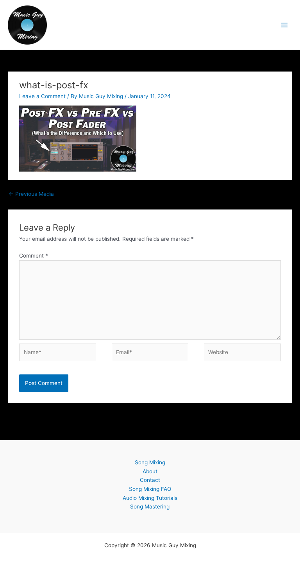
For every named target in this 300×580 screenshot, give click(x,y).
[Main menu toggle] (285, 25)
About (150, 471)
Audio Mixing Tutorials (150, 498)
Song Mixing (150, 462)
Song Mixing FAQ (150, 489)
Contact (150, 480)
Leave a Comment (42, 96)
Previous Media (31, 194)
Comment (33, 255)
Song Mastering (150, 506)
